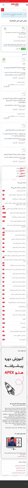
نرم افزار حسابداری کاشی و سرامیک (18, 294)
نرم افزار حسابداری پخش (20, 235)
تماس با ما (25, 483)
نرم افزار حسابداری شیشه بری (19, 286)
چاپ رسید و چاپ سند (20, 470)
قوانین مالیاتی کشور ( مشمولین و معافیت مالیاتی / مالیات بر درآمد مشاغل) (15, 203)
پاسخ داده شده (22, 72)
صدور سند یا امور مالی (20, 468)
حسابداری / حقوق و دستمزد (20, 335)
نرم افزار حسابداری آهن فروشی (19, 247)
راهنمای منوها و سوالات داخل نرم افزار (18, 213)
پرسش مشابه (21, 78)
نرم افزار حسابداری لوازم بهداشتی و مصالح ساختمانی (14, 255)
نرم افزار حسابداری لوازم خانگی (19, 273)
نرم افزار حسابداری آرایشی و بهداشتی (18, 290)
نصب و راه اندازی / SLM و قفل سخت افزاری (16, 209)
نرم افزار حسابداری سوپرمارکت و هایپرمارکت (16, 251)
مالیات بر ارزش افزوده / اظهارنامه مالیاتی (17, 195)
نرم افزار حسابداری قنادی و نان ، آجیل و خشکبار (15, 269)
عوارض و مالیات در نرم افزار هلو (19, 199)
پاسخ (23, 49)
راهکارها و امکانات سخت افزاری (19, 315)
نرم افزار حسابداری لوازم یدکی (19, 243)
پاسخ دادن (6, 86)
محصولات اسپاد (22, 339)
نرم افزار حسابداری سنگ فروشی (19, 282)
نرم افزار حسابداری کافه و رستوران (18, 239)
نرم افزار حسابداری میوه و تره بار (19, 278)
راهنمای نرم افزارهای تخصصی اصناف (18, 221)
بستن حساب (23, 323)
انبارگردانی (23, 327)
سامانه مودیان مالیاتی (21, 191)
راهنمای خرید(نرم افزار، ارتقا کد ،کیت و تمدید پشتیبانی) (16, 226)
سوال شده (24, 44)
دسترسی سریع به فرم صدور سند (18, 473)
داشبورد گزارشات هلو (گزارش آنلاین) (18, 331)
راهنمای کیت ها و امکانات (20, 311)
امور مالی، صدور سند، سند (19, 41)
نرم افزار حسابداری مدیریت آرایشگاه (18, 265)
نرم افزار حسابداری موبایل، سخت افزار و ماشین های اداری (15, 260)
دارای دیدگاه (23, 84)
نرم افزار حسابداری (22, 456)
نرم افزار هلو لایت (22, 306)
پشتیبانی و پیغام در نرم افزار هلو (19, 217)
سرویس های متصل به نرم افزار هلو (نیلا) (17, 302)
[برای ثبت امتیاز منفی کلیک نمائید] (24, 29)
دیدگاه (17, 49)
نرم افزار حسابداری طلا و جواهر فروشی (17, 298)
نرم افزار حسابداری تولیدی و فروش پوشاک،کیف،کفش (14, 231)
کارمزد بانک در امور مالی (20, 465)
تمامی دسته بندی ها (18, 187)
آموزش (24, 319)
